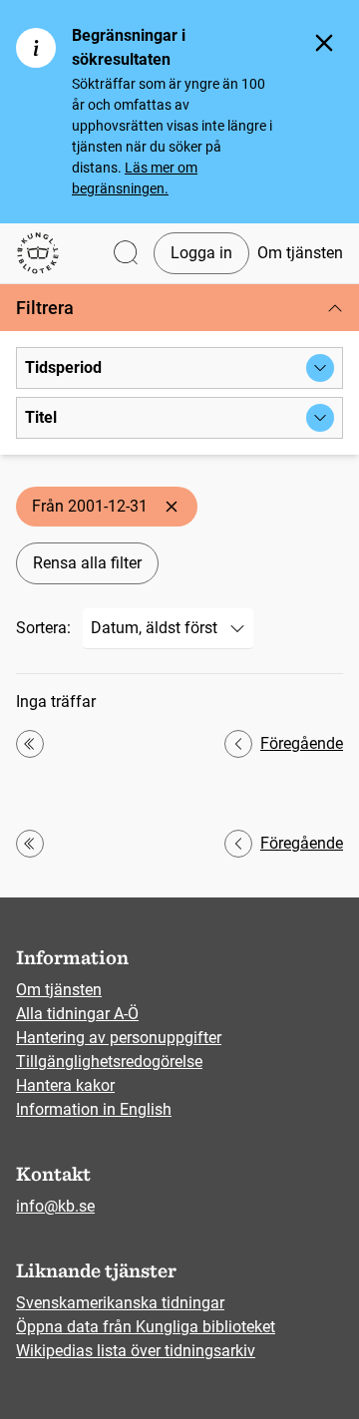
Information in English (94, 1109)
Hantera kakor (65, 1085)
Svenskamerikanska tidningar (120, 1302)
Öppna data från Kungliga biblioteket (145, 1326)
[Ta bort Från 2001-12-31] (171, 507)
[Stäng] (324, 43)
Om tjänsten (300, 252)
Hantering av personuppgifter (118, 1037)
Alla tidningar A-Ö (77, 1013)
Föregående (301, 743)
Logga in (201, 252)
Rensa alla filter (87, 562)
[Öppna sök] (126, 253)
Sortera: (43, 627)
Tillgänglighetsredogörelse (109, 1061)
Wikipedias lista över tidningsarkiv (135, 1350)
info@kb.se (55, 1206)
